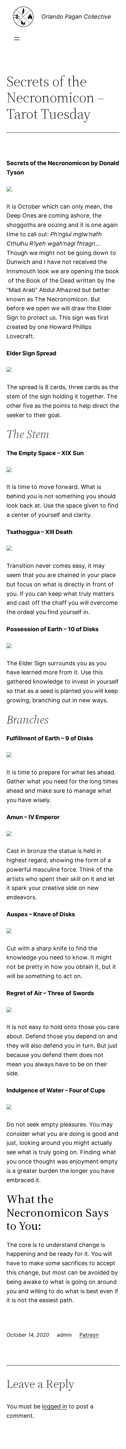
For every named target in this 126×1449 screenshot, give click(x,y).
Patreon (89, 1335)
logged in (54, 1406)
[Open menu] (17, 38)
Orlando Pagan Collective (76, 16)
